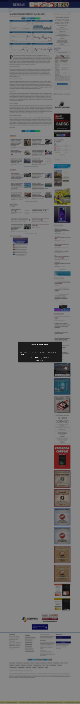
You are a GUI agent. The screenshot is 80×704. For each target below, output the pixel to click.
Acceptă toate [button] (36, 357)
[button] (40, 350)
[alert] (40, 352)
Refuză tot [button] (45, 357)
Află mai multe (42, 348)
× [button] (60, 342)
